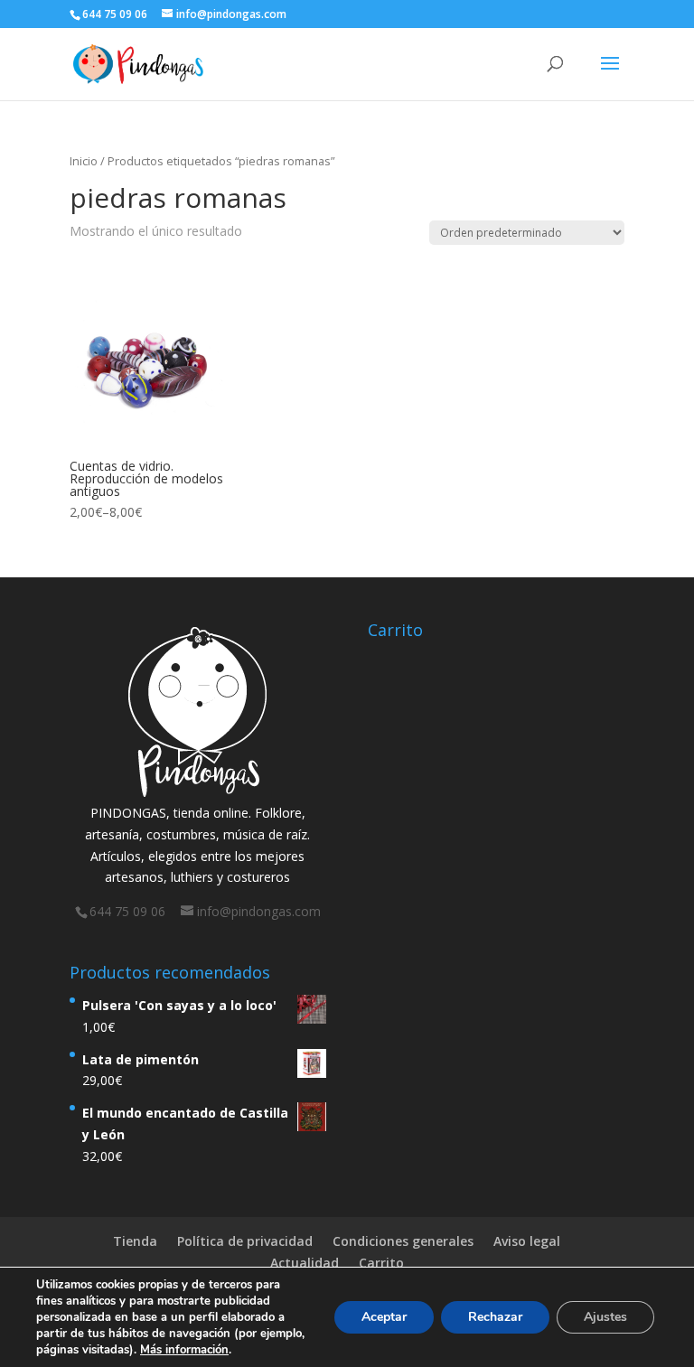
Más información (184, 1350)
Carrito (381, 1262)
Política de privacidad (245, 1241)
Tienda (135, 1241)
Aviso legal (526, 1241)
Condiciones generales (403, 1241)
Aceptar (384, 1316)
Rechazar (495, 1316)
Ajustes (605, 1316)
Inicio (84, 161)
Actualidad (304, 1262)
